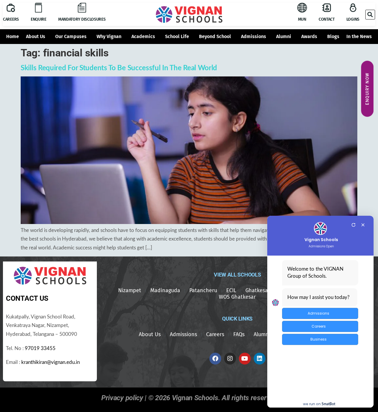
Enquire (38, 19)
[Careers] (10, 7)
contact (327, 19)
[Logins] (353, 7)
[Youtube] (245, 358)
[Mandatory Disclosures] (82, 7)
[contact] (326, 7)
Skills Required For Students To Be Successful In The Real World (119, 68)
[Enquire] (38, 7)
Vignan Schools (321, 240)
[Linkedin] (259, 358)
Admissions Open (321, 246)
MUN (302, 19)
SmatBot (328, 404)
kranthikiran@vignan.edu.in (50, 362)
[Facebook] (215, 358)
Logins (352, 19)
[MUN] (302, 7)
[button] (370, 14)
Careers (11, 19)
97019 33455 (40, 348)
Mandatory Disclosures (82, 19)
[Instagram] (230, 358)
